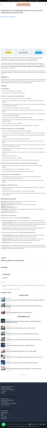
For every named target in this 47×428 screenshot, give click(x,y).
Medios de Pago (4, 412)
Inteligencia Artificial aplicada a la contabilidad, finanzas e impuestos (22, 333)
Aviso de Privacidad (5, 404)
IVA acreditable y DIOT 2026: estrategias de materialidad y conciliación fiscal (23, 339)
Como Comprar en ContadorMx (8, 389)
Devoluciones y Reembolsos (7, 400)
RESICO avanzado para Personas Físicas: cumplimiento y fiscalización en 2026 (23, 368)
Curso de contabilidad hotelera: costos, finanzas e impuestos (20, 345)
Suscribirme (3, 413)
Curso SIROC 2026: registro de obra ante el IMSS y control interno (21, 351)
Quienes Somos (4, 410)
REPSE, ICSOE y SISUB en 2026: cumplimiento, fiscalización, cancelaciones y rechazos (25, 300)
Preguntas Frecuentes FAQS (7, 386)
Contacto (3, 392)
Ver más (23, 374)
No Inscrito (8, 52)
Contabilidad (37, 0)
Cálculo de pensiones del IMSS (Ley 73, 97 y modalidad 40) (19, 312)
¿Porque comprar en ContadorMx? (8, 403)
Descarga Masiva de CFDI (22, 0)
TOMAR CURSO (38, 52)
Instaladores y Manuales (6, 388)
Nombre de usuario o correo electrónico (12, 260)
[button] (1, 4)
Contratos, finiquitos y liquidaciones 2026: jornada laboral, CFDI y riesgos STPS (24, 357)
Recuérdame (6, 274)
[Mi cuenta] (43, 5)
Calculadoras (4, 417)
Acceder (4, 277)
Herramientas (30, 0)
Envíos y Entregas (5, 401)
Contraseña (4, 267)
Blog (2, 415)
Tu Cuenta (3, 391)
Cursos (8, 0)
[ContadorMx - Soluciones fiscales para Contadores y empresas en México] (23, 5)
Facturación (13, 0)
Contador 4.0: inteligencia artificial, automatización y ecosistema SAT (22, 362)
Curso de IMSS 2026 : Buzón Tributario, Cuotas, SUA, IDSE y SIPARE (20, 328)
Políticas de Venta (5, 398)
